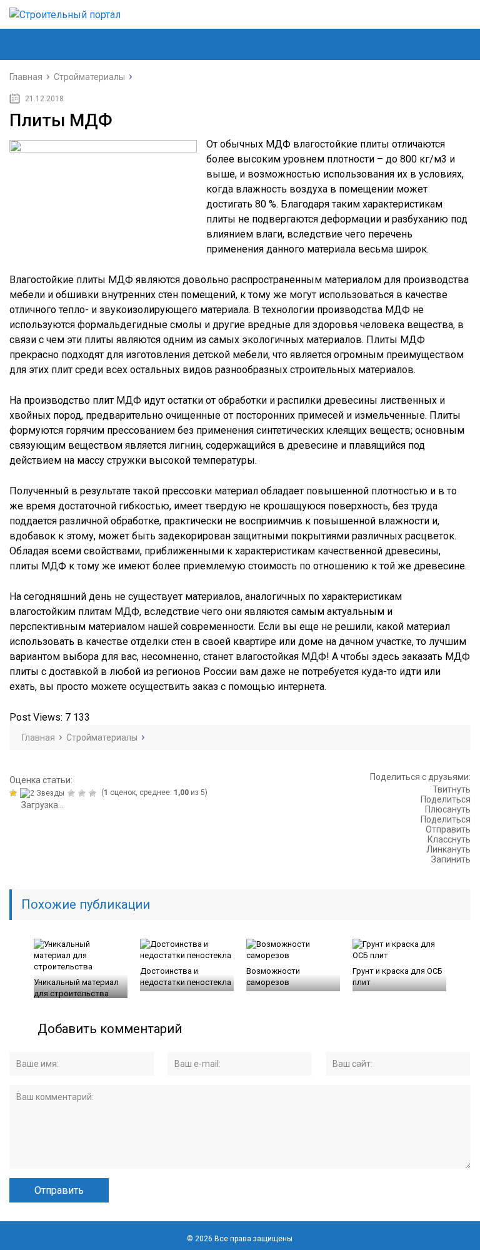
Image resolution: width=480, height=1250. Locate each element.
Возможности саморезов (273, 976)
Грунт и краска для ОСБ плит (397, 976)
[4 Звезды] (83, 793)
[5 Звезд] (94, 793)
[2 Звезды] (44, 793)
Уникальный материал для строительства (76, 988)
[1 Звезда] (14, 793)
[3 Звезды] (73, 793)
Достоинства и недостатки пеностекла (185, 976)
